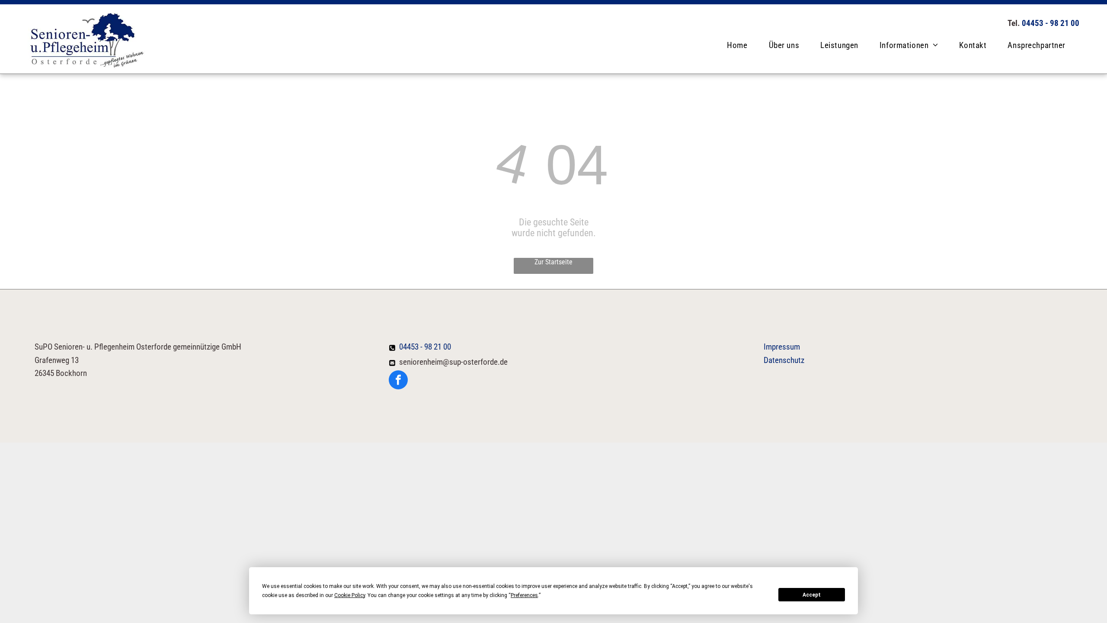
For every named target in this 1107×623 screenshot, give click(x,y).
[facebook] (398, 381)
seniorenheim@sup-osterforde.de (453, 362)
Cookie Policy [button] (349, 595)
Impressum (782, 347)
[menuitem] (740, 45)
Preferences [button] (524, 595)
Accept (812, 595)
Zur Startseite (553, 262)
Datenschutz (784, 360)
